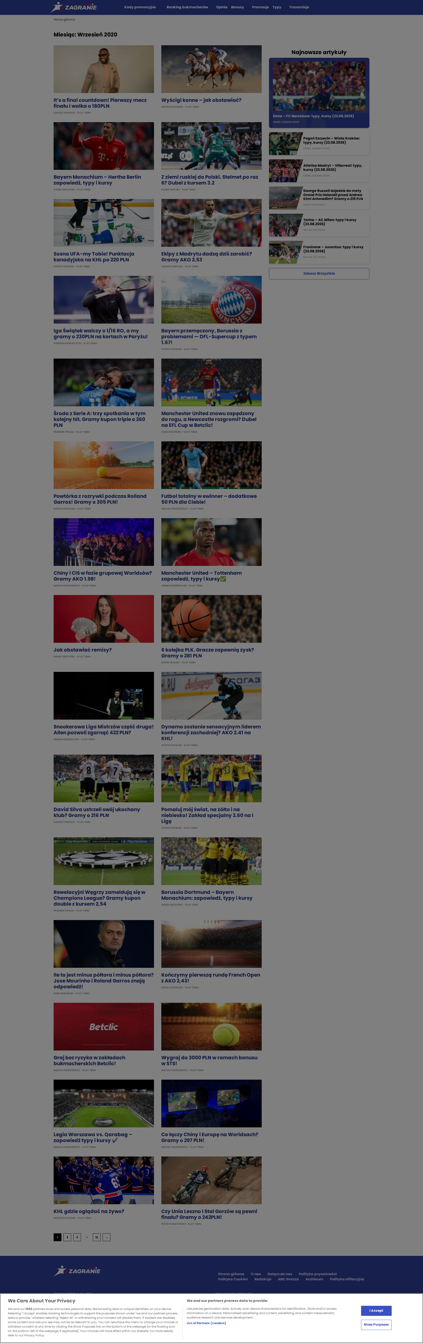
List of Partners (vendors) (206, 1323)
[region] (211, 1318)
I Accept (376, 1310)
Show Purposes (376, 1324)
